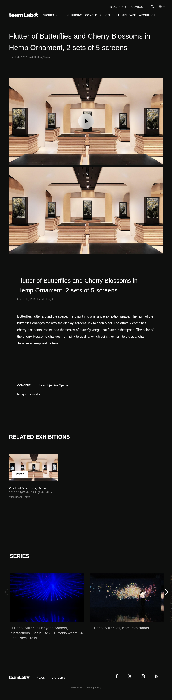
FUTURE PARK (126, 15)
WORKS (48, 15)
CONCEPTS (93, 15)
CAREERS (58, 677)
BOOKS (108, 15)
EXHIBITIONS (73, 15)
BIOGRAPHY (118, 7)
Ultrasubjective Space (52, 385)
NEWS (41, 677)
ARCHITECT (147, 15)
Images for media (28, 394)
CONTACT (138, 7)
